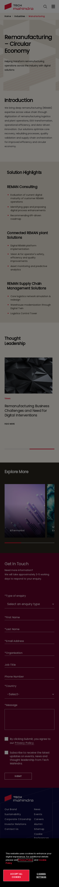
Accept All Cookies (16, 875)
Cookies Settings (41, 875)
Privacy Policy (25, 859)
